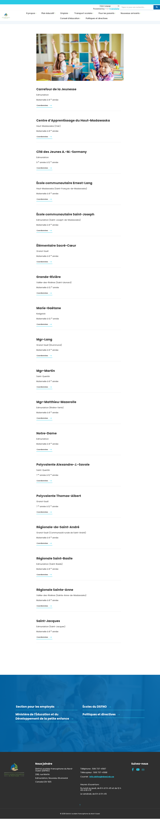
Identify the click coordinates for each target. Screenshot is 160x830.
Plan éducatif (47, 13)
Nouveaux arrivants (130, 13)
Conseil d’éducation (69, 18)
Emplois (64, 13)
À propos (30, 13)
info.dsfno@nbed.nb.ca (101, 776)
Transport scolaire (83, 13)
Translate (114, 8)
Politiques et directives (97, 18)
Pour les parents (106, 13)
